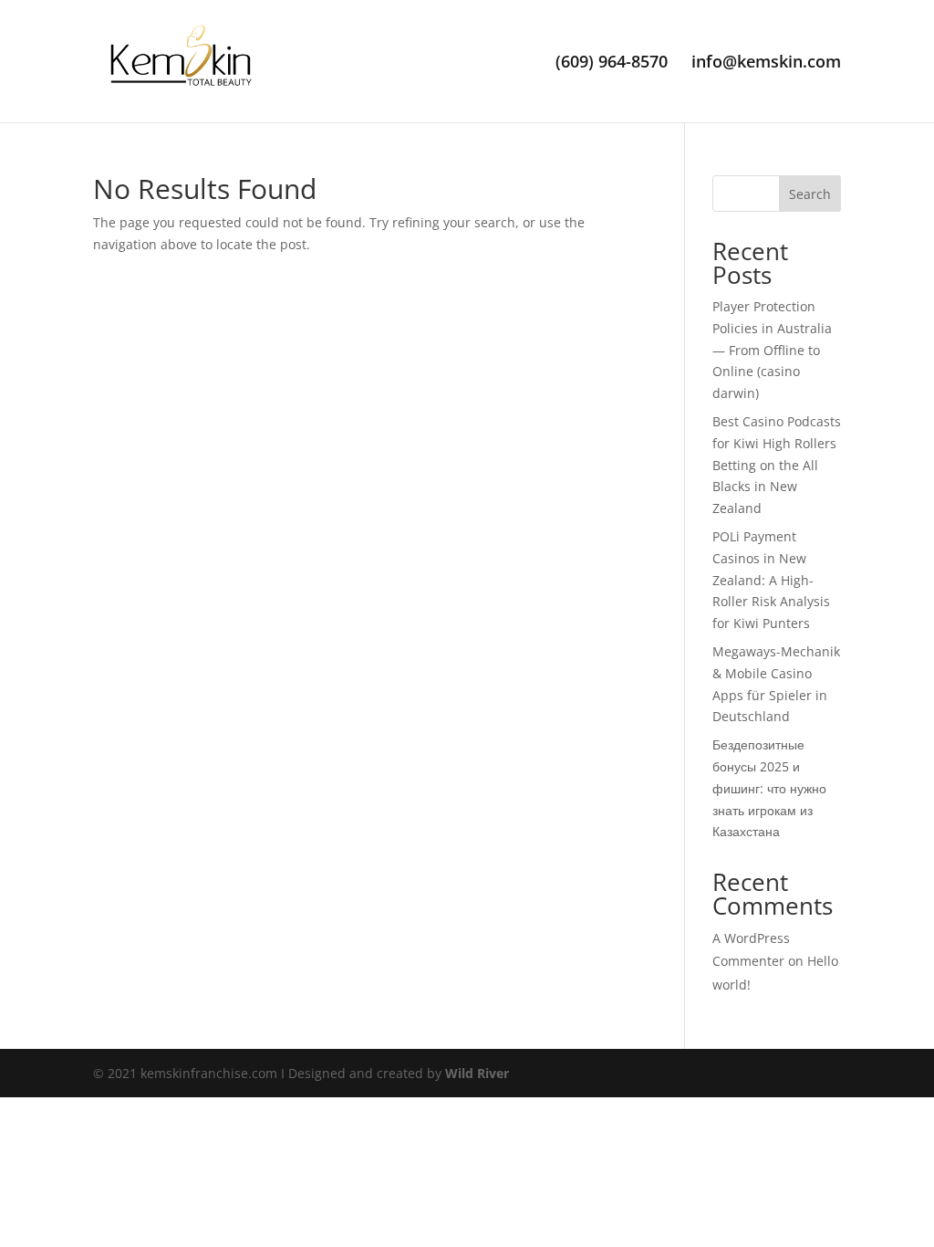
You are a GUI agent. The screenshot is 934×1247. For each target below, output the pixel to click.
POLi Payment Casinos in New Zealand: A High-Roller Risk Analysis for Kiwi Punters (771, 580)
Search (810, 194)
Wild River (477, 1073)
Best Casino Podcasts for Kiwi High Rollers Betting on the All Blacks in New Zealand (776, 465)
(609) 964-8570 (611, 63)
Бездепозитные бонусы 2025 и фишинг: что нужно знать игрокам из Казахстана (769, 788)
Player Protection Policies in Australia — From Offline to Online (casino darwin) (772, 350)
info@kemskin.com (766, 63)
